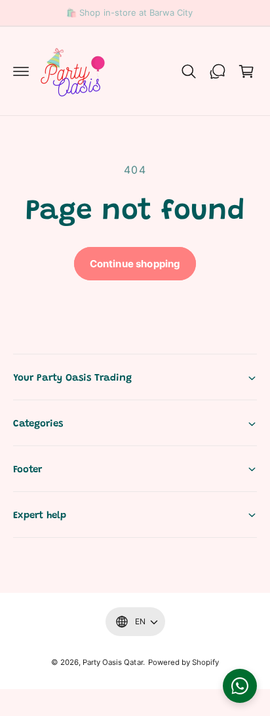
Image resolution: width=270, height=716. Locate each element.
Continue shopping (135, 263)
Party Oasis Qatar (112, 662)
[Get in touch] (217, 71)
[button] (21, 71)
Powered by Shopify (183, 662)
